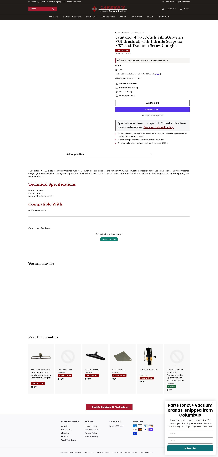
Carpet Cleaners (72, 17)
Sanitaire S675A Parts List (132, 33)
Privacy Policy (91, 426)
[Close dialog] (213, 403)
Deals (150, 17)
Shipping (118, 78)
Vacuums (53, 17)
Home (117, 33)
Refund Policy (91, 433)
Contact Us (66, 429)
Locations (163, 17)
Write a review (109, 239)
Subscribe (190, 448)
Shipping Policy (91, 436)
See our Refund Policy (159, 127)
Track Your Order (68, 440)
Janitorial (136, 17)
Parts (123, 17)
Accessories (108, 17)
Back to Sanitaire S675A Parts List (111, 407)
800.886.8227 (168, 2)
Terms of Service (92, 429)
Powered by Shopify (147, 452)
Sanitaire (119, 53)
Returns (64, 436)
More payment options (152, 115)
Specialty (91, 17)
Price (118, 65)
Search (64, 426)
